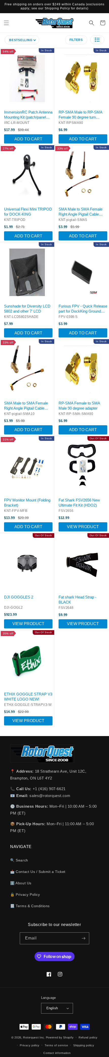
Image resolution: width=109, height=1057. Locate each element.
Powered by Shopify (60, 1037)
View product (83, 527)
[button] (6, 22)
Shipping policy (83, 1045)
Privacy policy (30, 1045)
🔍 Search (19, 860)
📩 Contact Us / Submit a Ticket (37, 872)
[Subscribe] (83, 938)
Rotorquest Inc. (34, 1037)
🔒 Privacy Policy (25, 894)
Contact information (56, 1052)
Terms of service (56, 1045)
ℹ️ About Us (20, 883)
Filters (76, 40)
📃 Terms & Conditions (30, 906)
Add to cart (28, 139)
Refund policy (88, 1037)
